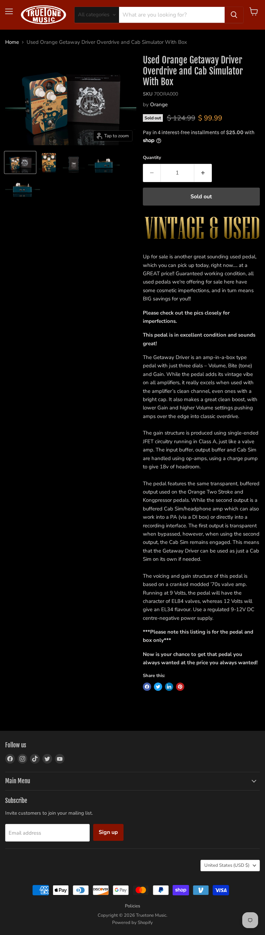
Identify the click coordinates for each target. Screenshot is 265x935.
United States (226, 865)
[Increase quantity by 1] (203, 173)
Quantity (152, 157)
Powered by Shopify (132, 922)
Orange (159, 104)
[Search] (234, 15)
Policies (132, 906)
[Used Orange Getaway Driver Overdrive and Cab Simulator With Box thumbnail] (20, 162)
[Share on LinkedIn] (169, 687)
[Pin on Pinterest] (180, 687)
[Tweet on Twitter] (158, 687)
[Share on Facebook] (147, 687)
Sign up (108, 832)
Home (12, 42)
